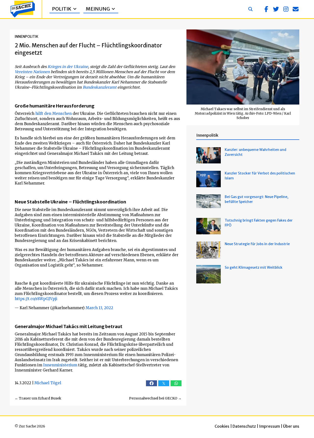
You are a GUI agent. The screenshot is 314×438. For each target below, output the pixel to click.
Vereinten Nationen (32, 71)
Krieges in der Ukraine (68, 66)
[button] (266, 9)
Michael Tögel (47, 383)
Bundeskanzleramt (100, 87)
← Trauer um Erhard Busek (38, 398)
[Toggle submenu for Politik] (75, 9)
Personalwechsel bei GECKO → (155, 398)
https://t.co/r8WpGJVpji (36, 298)
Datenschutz (244, 426)
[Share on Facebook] (151, 383)
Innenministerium (60, 365)
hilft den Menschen (53, 113)
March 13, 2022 (99, 307)
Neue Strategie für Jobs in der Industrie (257, 244)
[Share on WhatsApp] (176, 383)
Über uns (291, 426)
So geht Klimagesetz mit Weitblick (253, 267)
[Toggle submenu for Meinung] (113, 9)
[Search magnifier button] (250, 9)
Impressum (269, 426)
